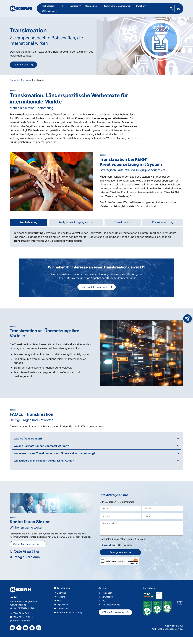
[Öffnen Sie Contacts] (187, 318)
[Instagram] (38, 627)
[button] (179, 9)
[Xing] (19, 627)
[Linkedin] (12, 627)
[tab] (28, 222)
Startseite (14, 80)
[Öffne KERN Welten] (56, 11)
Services (25, 80)
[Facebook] (32, 627)
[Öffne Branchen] (147, 5)
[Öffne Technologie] (56, 5)
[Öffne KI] (65, 5)
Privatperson (109, 501)
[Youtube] (25, 627)
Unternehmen (127, 501)
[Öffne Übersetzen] (99, 5)
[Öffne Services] (80, 5)
